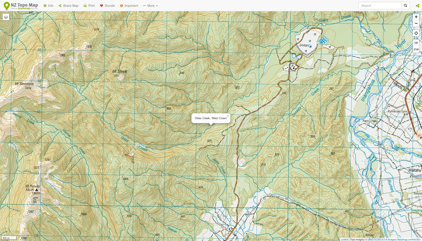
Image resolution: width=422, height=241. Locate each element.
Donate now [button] (132, 57)
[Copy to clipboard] (224, 56)
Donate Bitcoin (132, 73)
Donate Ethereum (165, 73)
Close (300, 89)
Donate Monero (198, 73)
